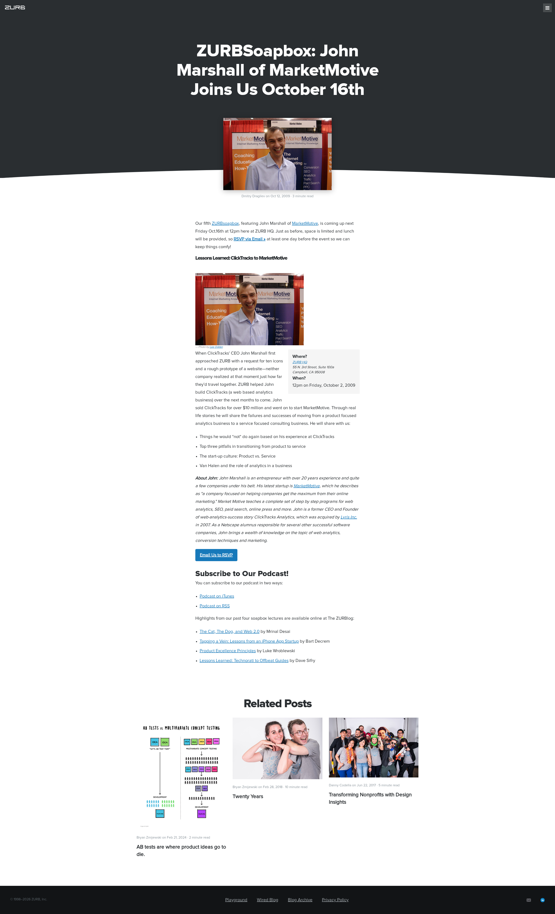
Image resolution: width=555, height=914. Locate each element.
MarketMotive (305, 223)
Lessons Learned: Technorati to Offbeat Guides (244, 660)
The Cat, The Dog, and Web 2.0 (230, 631)
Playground (236, 900)
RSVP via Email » (250, 239)
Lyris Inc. (349, 517)
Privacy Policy (335, 900)
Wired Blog (267, 900)
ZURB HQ (299, 362)
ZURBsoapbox (225, 223)
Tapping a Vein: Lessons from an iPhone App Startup (249, 641)
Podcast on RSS (215, 606)
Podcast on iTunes (217, 596)
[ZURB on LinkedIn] (542, 900)
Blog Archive (300, 900)
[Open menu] (547, 7)
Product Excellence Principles (228, 651)
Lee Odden (216, 347)
